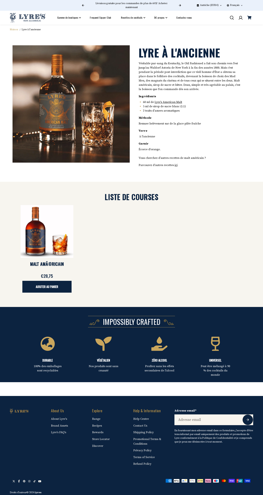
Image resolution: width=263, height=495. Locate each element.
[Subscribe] (248, 420)
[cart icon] (249, 18)
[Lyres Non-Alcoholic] (28, 17)
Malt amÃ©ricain (47, 264)
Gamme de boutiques (67, 17)
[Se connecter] (240, 18)
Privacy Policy (142, 450)
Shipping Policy (143, 432)
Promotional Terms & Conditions (147, 441)
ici (176, 165)
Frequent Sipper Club (100, 17)
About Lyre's (59, 419)
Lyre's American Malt (168, 102)
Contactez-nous (184, 17)
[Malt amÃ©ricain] (47, 231)
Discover (97, 446)
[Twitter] (14, 481)
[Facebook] (19, 481)
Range (96, 419)
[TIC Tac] (34, 481)
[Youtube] (40, 481)
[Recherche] (232, 18)
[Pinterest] (24, 481)
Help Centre (141, 419)
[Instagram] (29, 481)
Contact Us (140, 425)
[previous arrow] (83, 5)
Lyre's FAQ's (58, 432)
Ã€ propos (159, 17)
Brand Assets (59, 425)
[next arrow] (180, 5)
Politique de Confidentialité (217, 438)
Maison (14, 29)
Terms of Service (144, 457)
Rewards (97, 432)
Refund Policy (142, 464)
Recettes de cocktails (131, 17)
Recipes (97, 425)
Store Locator (101, 439)
